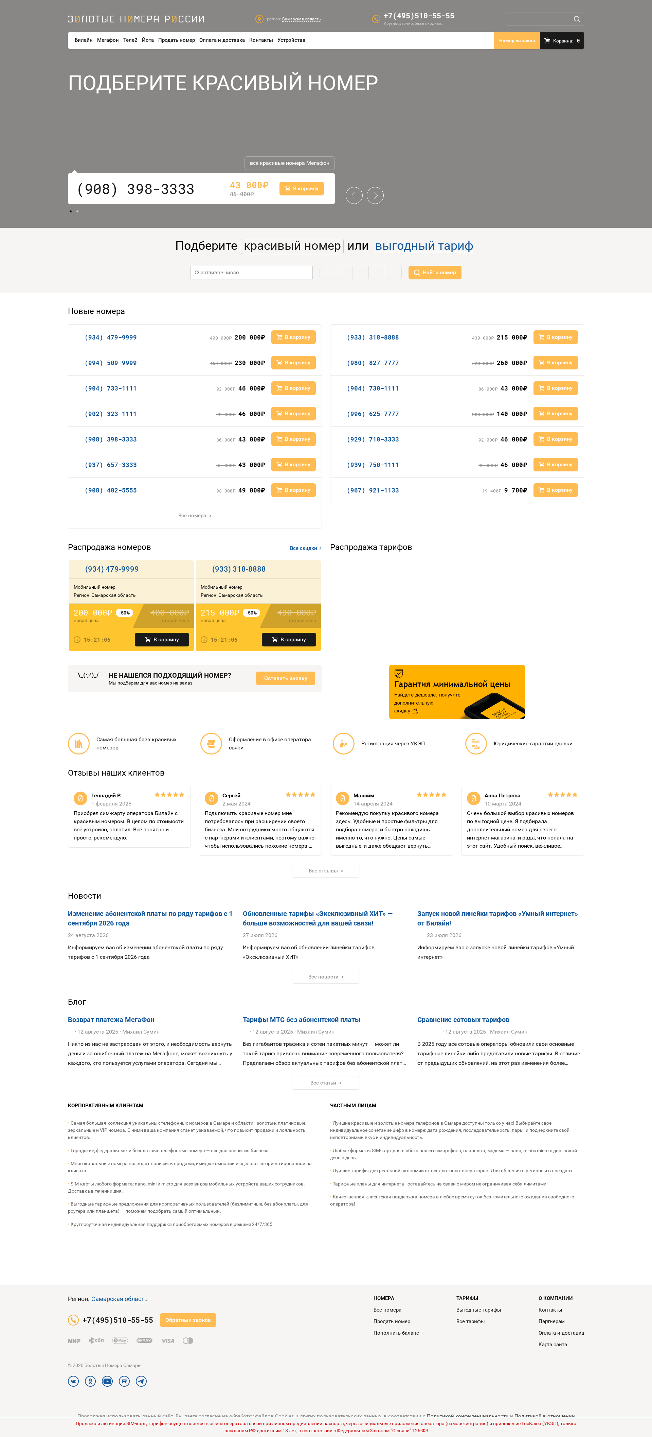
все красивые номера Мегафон (289, 163)
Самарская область (119, 1298)
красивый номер (292, 246)
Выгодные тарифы (478, 1310)
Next (372, 190)
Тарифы (467, 1298)
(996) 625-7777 (373, 414)
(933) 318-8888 (373, 337)
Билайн (84, 40)
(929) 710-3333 (373, 439)
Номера (384, 1298)
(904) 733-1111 (111, 388)
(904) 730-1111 (373, 388)
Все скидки (303, 548)
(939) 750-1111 (373, 465)
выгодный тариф (424, 246)
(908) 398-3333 (135, 188)
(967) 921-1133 (373, 490)
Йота (148, 40)
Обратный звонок (188, 1320)
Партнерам (552, 1321)
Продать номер (176, 40)
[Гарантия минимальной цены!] (457, 692)
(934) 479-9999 (111, 337)
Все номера (192, 516)
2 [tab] (77, 211)
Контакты (261, 40)
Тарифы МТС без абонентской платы (302, 1020)
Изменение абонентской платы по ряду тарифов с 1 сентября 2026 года (150, 918)
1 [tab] (71, 211)
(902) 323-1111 (111, 414)
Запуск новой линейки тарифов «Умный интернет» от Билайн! (497, 918)
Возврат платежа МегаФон (111, 1020)
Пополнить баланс (396, 1333)
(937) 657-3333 (111, 465)
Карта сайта (553, 1344)
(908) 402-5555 (111, 490)
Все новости (323, 977)
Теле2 (130, 40)
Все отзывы (323, 871)
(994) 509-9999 (111, 363)
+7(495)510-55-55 (419, 15)
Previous (354, 190)
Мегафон (108, 40)
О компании (556, 1298)
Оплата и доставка (222, 40)
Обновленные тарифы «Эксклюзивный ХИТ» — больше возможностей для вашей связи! (318, 918)
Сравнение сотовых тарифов (463, 1020)
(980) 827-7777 (373, 363)
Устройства (291, 40)
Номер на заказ (517, 40)
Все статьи (323, 1083)
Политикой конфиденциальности (468, 1416)
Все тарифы (470, 1321)
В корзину (166, 639)
